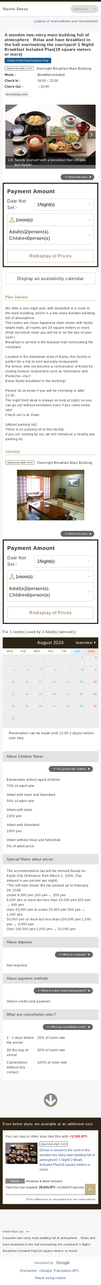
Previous (10, 135)
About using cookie (50, 1278)
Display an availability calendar (50, 278)
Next (92, 135)
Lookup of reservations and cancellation (66, 21)
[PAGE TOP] (90, 1189)
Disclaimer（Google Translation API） (50, 1271)
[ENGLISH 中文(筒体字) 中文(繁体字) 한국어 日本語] (84, 9)
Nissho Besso (15, 9)
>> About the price (76, 176)
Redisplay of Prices (50, 256)
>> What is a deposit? (72, 954)
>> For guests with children (69, 768)
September (84, 643)
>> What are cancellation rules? (66, 1026)
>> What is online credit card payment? (62, 990)
